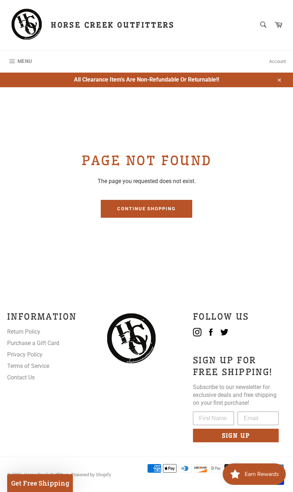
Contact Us (21, 377)
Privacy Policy (25, 354)
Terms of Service (28, 366)
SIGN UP (236, 435)
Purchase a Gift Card (33, 343)
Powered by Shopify (91, 474)
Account (277, 61)
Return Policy (23, 331)
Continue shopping (146, 208)
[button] (40, 483)
